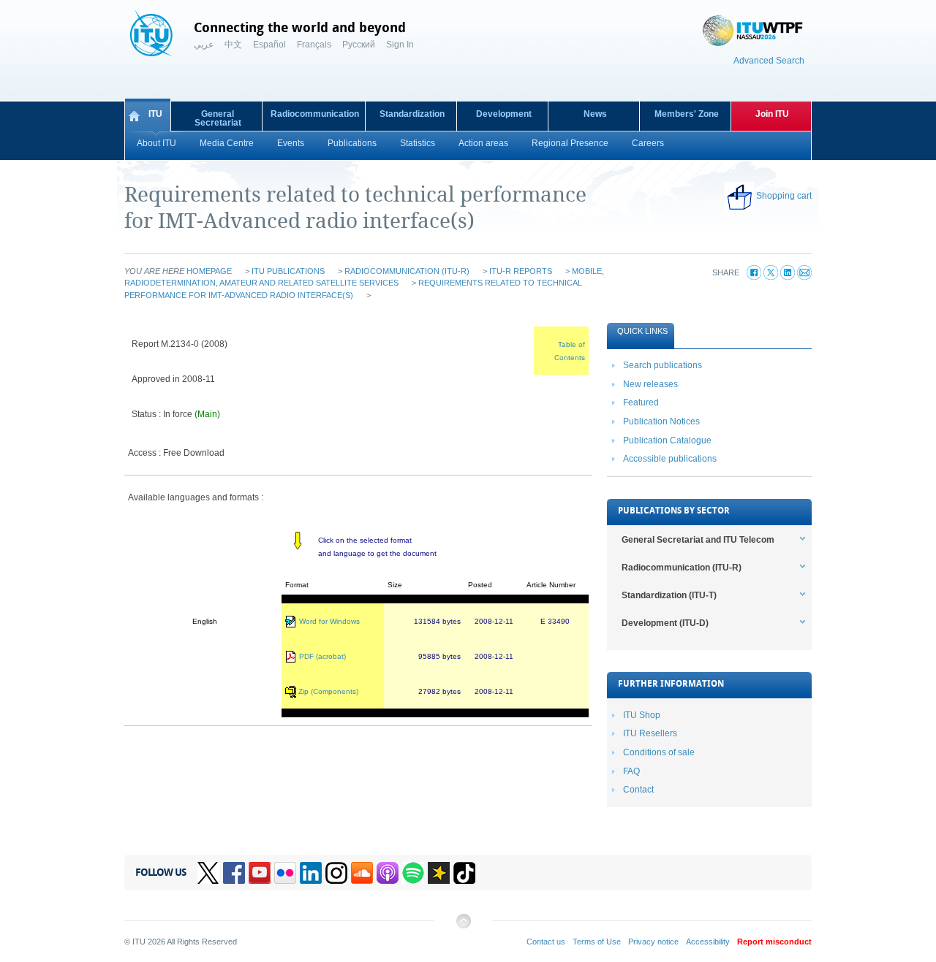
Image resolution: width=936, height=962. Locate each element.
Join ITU (772, 114)
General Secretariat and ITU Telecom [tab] (698, 540)
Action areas (483, 143)
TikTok (464, 873)
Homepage (209, 271)
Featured (641, 402)
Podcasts (388, 873)
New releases (650, 384)
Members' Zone (686, 114)
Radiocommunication (315, 114)
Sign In (400, 44)
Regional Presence (570, 143)
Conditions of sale (659, 752)
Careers (648, 143)
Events (290, 143)
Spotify (413, 873)
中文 (233, 44)
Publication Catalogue (667, 440)
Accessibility (708, 941)
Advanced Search (768, 61)
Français (314, 44)
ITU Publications (288, 271)
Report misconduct (774, 941)
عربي (204, 44)
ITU (155, 114)
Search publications (662, 365)
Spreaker (439, 873)
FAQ (631, 771)
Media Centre (227, 143)
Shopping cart (784, 196)
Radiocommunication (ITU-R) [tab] (681, 567)
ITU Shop (641, 715)
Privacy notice (653, 941)
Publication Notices (661, 421)
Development (504, 114)
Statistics (417, 143)
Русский (358, 44)
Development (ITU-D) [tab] (665, 623)
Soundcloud (362, 873)
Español (269, 44)
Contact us (545, 941)
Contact (638, 790)
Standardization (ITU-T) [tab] (669, 595)
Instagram (336, 873)
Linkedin (311, 873)
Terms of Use (597, 941)
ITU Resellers (650, 733)
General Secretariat (218, 118)
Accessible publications (670, 459)
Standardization (412, 114)
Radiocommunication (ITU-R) (406, 271)
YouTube (260, 873)
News (595, 114)
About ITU (156, 143)
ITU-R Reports (520, 271)
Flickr (285, 873)
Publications (352, 143)
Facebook (234, 873)
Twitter (208, 873)
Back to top (463, 926)
